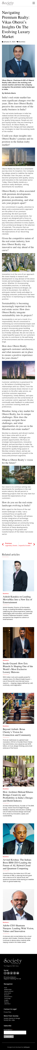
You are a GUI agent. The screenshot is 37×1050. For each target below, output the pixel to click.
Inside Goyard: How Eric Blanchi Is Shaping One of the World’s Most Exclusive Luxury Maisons (18, 668)
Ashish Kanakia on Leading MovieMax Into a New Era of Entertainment (17, 599)
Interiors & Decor (8, 991)
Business (21, 42)
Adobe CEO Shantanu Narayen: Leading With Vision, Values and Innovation (18, 928)
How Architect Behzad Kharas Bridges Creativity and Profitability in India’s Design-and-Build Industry (18, 796)
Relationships (8, 989)
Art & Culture (7, 993)
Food (5, 987)
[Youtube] (17, 973)
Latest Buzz (7, 1004)
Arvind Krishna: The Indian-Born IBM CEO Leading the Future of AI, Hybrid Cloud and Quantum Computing (17, 864)
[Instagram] (5, 973)
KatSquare (27, 1047)
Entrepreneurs (8, 996)
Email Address (8, 1029)
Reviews (6, 1002)
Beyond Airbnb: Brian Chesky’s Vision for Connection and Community (17, 731)
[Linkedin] (14, 973)
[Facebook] (8, 973)
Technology (7, 998)
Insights (6, 1000)
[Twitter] (11, 973)
